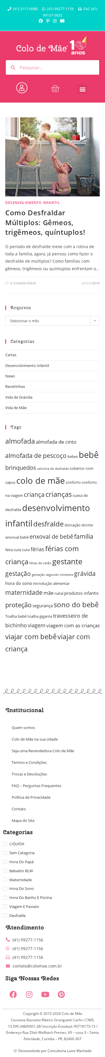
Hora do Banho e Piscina (30, 897)
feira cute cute (17, 549)
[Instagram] (29, 994)
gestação (18, 573)
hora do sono (18, 583)
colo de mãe (40, 480)
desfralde (48, 523)
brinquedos (20, 468)
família (83, 536)
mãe (48, 593)
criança (34, 494)
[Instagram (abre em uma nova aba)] (54, 21)
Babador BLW (21, 870)
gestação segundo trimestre (52, 575)
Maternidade (20, 879)
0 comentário (23, 283)
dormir (87, 525)
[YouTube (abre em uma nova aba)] (62, 21)
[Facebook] (13, 994)
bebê (89, 455)
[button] (82, 89)
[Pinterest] (61, 994)
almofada (20, 441)
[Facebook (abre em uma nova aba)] (42, 21)
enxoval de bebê (51, 536)
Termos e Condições (29, 762)
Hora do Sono (21, 888)
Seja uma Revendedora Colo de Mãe (43, 750)
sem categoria (21, 852)
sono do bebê (76, 604)
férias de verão (40, 563)
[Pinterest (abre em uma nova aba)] (48, 21)
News (10, 376)
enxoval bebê (17, 537)
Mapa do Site (23, 820)
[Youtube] (45, 994)
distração (72, 525)
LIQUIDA (16, 843)
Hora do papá (21, 861)
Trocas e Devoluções (29, 774)
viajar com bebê (31, 636)
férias (37, 549)
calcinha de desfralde (53, 469)
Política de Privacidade (31, 797)
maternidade (24, 592)
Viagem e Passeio (24, 906)
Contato (19, 808)
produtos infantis (81, 593)
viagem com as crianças (73, 625)
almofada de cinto (56, 441)
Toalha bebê (16, 616)
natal (59, 593)
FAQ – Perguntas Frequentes (36, 785)
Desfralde (17, 915)
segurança (42, 605)
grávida (85, 573)
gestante (67, 561)
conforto (73, 482)
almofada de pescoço (35, 456)
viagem (37, 625)
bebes (72, 456)
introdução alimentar (51, 583)
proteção (18, 604)
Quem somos (23, 727)
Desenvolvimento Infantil (32, 202)
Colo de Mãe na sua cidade (35, 739)
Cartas (10, 354)
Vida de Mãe (16, 407)
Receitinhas (15, 386)
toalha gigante (39, 616)
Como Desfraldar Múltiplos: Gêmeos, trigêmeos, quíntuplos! (45, 222)
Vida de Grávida (18, 397)
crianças (59, 494)
